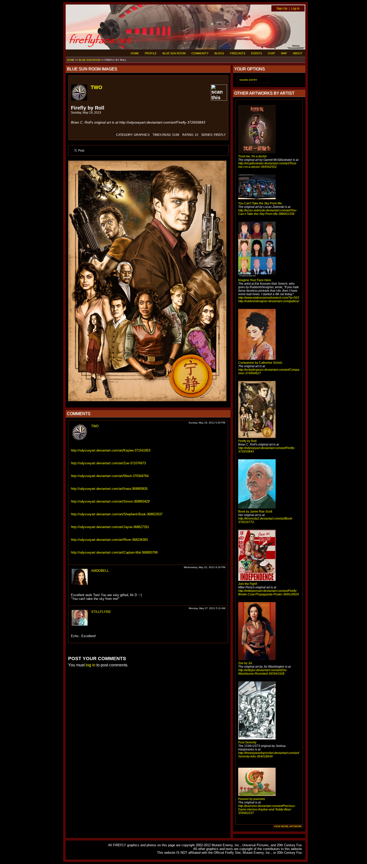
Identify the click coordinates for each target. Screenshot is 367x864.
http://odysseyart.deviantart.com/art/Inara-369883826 (109, 489)
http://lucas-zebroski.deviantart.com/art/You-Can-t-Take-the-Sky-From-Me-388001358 (267, 212)
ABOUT (297, 53)
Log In (295, 8)
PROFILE (151, 53)
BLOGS (219, 53)
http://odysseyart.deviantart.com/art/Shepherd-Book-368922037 (117, 514)
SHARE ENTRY (248, 80)
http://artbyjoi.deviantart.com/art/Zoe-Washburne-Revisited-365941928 (262, 671)
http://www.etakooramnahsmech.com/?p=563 (268, 297)
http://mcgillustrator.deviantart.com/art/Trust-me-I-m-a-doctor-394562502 (267, 165)
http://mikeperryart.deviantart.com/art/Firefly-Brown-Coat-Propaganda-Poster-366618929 (268, 592)
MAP (284, 53)
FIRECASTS (237, 53)
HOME (135, 53)
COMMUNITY (199, 53)
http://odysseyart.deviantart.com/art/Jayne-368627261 (110, 527)
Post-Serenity (247, 742)
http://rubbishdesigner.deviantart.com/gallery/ (268, 301)
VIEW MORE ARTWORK (288, 826)
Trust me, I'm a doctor (252, 156)
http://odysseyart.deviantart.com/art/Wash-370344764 (110, 476)
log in (90, 665)
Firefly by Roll (247, 441)
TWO (96, 87)
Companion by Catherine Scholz (260, 362)
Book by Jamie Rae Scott (255, 511)
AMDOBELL (100, 571)
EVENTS (256, 53)
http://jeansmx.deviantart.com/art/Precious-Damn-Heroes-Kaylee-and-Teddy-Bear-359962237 (267, 809)
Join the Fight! (247, 584)
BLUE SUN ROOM (174, 53)
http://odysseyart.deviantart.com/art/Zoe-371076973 (108, 463)
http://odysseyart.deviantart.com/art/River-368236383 (109, 540)
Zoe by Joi (245, 663)
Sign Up (281, 8)
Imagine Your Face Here (254, 280)
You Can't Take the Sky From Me (260, 203)
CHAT (271, 53)
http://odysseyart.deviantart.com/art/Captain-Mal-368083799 (114, 552)
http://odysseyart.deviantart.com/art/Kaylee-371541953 (110, 450)
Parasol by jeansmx (251, 799)
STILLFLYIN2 (101, 612)
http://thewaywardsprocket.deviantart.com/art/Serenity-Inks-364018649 (268, 754)
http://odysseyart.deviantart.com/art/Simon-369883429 (110, 501)
